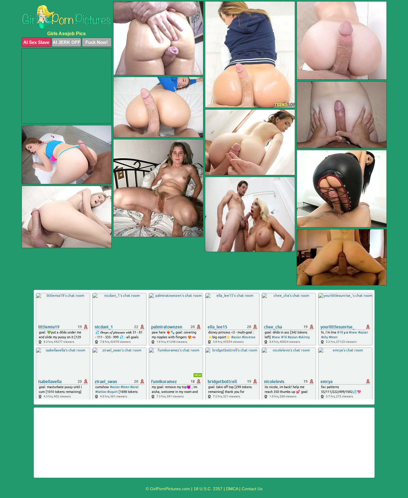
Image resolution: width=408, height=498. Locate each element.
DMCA (232, 488)
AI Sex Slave (36, 42)
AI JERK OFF (66, 42)
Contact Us (252, 488)
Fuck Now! (96, 42)
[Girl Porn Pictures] (67, 17)
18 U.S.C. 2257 (208, 488)
